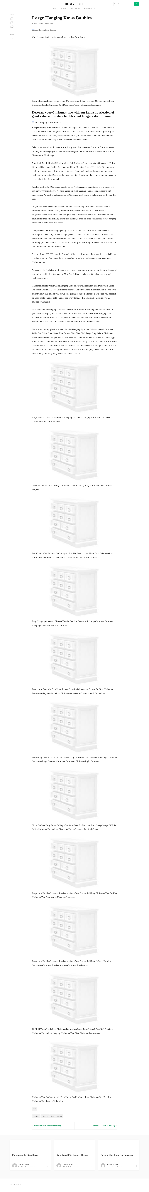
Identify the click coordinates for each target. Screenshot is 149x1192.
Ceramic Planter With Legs (103, 1126)
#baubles (36, 1116)
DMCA (63, 9)
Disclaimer (75, 9)
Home (55, 9)
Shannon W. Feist (23, 1164)
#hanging (45, 1116)
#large (53, 1116)
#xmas (59, 1116)
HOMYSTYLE (74, 4)
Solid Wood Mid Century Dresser (72, 1155)
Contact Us (89, 9)
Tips (34, 1109)
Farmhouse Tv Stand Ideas (25, 1155)
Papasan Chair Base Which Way (47, 1126)
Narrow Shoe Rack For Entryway (117, 1155)
